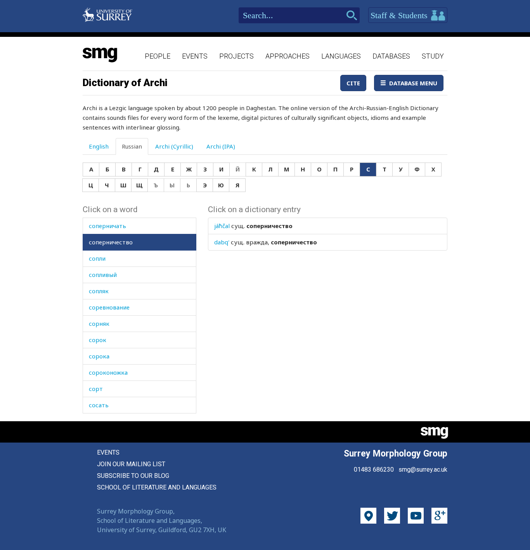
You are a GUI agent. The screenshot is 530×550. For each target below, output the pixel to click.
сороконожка (108, 372)
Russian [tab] (132, 146)
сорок (97, 340)
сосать (99, 405)
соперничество (111, 242)
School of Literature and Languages (157, 487)
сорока (99, 356)
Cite (353, 83)
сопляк (99, 291)
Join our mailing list (131, 464)
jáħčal (222, 226)
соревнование (109, 307)
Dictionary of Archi (125, 82)
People (157, 56)
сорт (96, 389)
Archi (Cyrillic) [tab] (174, 146)
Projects (236, 56)
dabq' (221, 242)
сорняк (99, 323)
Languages (341, 56)
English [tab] (99, 146)
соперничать (107, 226)
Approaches (287, 56)
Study (433, 56)
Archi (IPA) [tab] (220, 146)
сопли (97, 258)
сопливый (103, 274)
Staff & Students (400, 15)
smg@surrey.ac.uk (422, 469)
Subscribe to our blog (133, 475)
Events (195, 56)
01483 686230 (374, 469)
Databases (391, 56)
